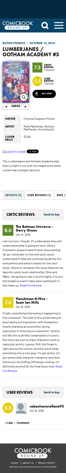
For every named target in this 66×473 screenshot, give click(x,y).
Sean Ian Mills (27, 302)
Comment (23, 422)
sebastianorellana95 (44, 406)
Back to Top (52, 214)
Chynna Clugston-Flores (39, 118)
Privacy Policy (46, 463)
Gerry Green (26, 230)
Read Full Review (31, 285)
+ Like (9, 422)
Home (14, 463)
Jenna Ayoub (46, 129)
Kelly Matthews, (34, 126)
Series (15, 106)
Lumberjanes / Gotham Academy (27, 52)
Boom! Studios (14, 43)
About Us (28, 463)
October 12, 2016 (42, 43)
